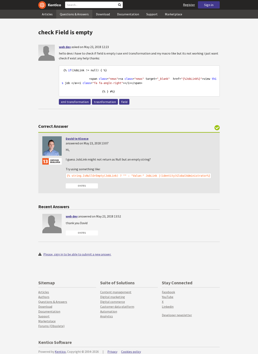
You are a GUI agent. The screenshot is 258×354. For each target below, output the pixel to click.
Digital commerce (112, 302)
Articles (47, 14)
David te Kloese (77, 139)
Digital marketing (112, 297)
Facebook (168, 292)
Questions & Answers (74, 14)
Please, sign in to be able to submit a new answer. (77, 254)
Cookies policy (131, 352)
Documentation (128, 14)
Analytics (106, 316)
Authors (43, 297)
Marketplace (173, 14)
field (124, 102)
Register (189, 5)
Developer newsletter (177, 315)
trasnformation (105, 102)
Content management (115, 292)
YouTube (167, 297)
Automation (108, 311)
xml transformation (75, 102)
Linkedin (168, 307)
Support (152, 14)
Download (103, 14)
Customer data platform (117, 307)
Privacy (112, 352)
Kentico (60, 352)
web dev (65, 47)
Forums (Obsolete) (51, 326)
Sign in (208, 5)
